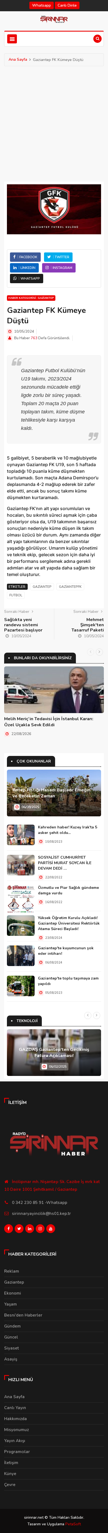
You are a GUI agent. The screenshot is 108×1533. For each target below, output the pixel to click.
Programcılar (17, 1451)
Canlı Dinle (67, 5)
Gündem (12, 1326)
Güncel (11, 1337)
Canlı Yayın (15, 1407)
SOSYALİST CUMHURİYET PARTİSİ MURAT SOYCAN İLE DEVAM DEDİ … (64, 863)
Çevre (10, 1484)
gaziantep (42, 587)
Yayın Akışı (14, 1440)
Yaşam (10, 1304)
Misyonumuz (16, 1429)
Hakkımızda (15, 1418)
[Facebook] (8, 1230)
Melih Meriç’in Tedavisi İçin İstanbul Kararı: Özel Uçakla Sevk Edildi (48, 722)
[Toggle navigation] (12, 38)
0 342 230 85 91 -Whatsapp (39, 1202)
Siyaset (11, 1348)
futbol (15, 595)
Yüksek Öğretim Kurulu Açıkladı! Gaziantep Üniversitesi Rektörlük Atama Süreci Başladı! (69, 923)
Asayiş (10, 1359)
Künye (10, 1473)
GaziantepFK (70, 587)
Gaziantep (14, 1282)
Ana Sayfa (18, 59)
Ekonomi (12, 1293)
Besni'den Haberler (23, 1315)
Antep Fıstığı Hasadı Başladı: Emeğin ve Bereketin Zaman (51, 793)
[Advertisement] (54, 122)
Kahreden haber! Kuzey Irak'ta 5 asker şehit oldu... (67, 830)
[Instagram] (40, 1230)
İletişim (11, 1462)
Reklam (11, 1271)
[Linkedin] (29, 1230)
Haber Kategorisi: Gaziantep (31, 298)
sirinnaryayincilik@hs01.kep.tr (41, 1213)
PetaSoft (73, 1524)
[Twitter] (19, 1230)
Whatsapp (41, 5)
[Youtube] (50, 1230)
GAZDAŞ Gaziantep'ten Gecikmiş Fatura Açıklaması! (54, 1053)
